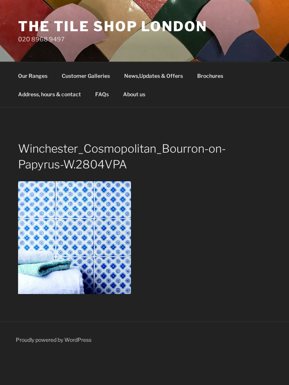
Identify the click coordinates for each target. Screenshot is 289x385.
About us (134, 94)
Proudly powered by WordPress (53, 339)
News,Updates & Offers (153, 76)
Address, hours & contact (49, 94)
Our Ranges (32, 76)
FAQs (102, 94)
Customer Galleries (86, 76)
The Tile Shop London (112, 26)
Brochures (210, 76)
